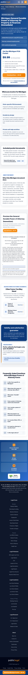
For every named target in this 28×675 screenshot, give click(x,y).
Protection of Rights (14, 525)
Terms (23, 668)
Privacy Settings (17, 668)
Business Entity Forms (14, 574)
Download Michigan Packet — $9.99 (14, 672)
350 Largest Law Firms (14, 555)
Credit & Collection (14, 514)
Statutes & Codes (14, 626)
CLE (14, 560)
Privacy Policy (14, 649)
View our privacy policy (14, 491)
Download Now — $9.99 (14, 75)
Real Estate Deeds (14, 523)
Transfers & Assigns (14, 528)
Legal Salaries (14, 557)
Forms (2, 6)
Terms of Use (14, 647)
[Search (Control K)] (19, 2)
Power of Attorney (9, 6)
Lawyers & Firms (14, 563)
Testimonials (14, 644)
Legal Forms (14, 500)
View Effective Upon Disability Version (12, 358)
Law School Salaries (14, 588)
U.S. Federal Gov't (14, 620)
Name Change (14, 540)
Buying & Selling (14, 506)
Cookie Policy (10, 668)
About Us (14, 636)
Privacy (4, 668)
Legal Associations (14, 566)
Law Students (14, 606)
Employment (14, 517)
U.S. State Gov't (14, 618)
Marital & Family (14, 537)
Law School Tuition (14, 591)
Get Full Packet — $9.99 (10, 230)
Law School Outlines (14, 594)
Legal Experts (14, 568)
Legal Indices (14, 623)
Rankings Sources (14, 601)
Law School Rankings (14, 583)
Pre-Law (14, 609)
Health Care (14, 546)
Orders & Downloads (14, 641)
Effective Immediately (21, 6)
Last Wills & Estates (14, 535)
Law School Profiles (14, 586)
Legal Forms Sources (14, 571)
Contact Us (14, 638)
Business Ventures (14, 511)
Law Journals (14, 603)
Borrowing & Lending (14, 509)
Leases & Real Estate (14, 520)
